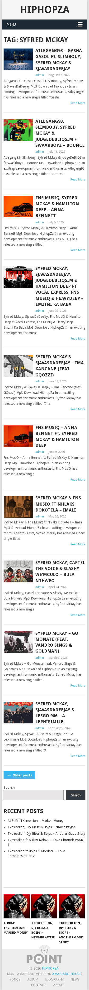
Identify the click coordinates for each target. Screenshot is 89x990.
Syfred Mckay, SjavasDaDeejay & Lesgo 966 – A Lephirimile (55, 712)
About (58, 985)
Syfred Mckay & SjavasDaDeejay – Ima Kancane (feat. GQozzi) (59, 365)
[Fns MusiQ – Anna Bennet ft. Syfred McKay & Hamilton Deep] (18, 436)
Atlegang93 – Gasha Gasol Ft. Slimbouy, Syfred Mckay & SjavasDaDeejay (58, 59)
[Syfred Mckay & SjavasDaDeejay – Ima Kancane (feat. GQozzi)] (18, 366)
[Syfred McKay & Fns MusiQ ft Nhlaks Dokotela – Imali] (18, 507)
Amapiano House (66, 974)
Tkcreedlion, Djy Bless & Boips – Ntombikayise (41, 827)
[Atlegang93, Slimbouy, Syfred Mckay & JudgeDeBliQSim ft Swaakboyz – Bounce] (18, 130)
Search (9, 788)
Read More (77, 103)
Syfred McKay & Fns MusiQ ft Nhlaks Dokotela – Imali (58, 503)
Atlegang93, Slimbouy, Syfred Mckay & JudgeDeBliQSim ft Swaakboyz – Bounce (60, 133)
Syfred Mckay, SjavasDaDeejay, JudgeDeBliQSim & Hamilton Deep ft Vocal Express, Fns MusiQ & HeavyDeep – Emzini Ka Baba (59, 286)
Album (32, 979)
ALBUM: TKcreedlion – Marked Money (35, 821)
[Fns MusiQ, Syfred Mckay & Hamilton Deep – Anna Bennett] (18, 207)
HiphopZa (44, 9)
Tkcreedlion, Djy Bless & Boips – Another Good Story (46, 833)
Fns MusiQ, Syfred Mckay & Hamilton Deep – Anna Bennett (57, 206)
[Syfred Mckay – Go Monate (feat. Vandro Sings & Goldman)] (18, 642)
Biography (54, 979)
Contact (38, 985)
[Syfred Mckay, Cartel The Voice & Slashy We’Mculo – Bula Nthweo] (18, 571)
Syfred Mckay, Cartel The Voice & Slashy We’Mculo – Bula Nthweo (60, 571)
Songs (14, 979)
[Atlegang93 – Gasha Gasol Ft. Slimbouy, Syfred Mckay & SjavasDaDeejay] (18, 59)
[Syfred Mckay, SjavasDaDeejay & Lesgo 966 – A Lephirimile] (18, 713)
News (75, 979)
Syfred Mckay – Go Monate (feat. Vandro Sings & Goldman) (56, 642)
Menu (11, 24)
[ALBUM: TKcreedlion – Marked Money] (16, 906)
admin (39, 75)
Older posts (22, 775)
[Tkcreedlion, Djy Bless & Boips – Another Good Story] (72, 906)
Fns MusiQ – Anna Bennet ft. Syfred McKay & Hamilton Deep (57, 436)
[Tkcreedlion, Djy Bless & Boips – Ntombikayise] (44, 906)
